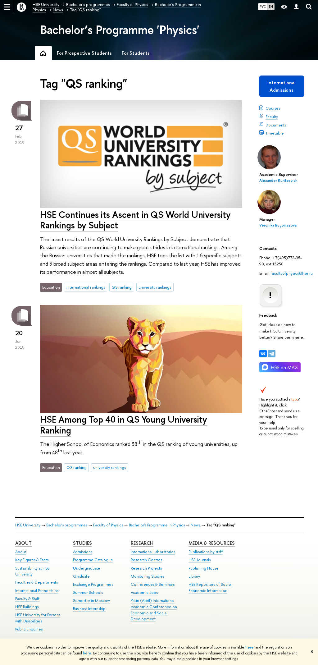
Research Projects (146, 568)
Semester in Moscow (91, 600)
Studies (82, 543)
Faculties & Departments (36, 582)
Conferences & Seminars (153, 584)
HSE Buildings (27, 606)
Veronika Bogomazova (278, 225)
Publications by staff (206, 551)
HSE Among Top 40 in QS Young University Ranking (123, 424)
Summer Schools (88, 592)
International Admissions (281, 86)
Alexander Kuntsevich (278, 180)
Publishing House (204, 568)
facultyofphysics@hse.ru (292, 273)
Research (142, 543)
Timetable (275, 133)
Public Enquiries (29, 629)
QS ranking (121, 287)
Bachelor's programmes (66, 525)
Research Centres (146, 559)
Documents (276, 125)
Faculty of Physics (108, 525)
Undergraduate (86, 568)
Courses (273, 108)
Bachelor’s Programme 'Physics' (119, 29)
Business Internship (89, 608)
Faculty (272, 116)
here (249, 647)
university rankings (155, 287)
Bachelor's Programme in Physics (157, 525)
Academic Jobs (144, 592)
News (195, 525)
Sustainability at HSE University (32, 571)
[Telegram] (271, 353)
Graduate (81, 576)
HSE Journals (200, 559)
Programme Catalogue (93, 559)
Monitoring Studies (147, 576)
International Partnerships (36, 590)
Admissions (82, 551)
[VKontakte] (263, 353)
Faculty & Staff (27, 598)
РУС (263, 6)
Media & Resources (212, 543)
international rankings (85, 287)
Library (194, 576)
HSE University (27, 525)
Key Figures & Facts (31, 559)
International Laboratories (153, 551)
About (23, 543)
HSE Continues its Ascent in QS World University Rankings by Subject (135, 220)
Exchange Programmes (93, 584)
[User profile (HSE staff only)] (296, 7)
